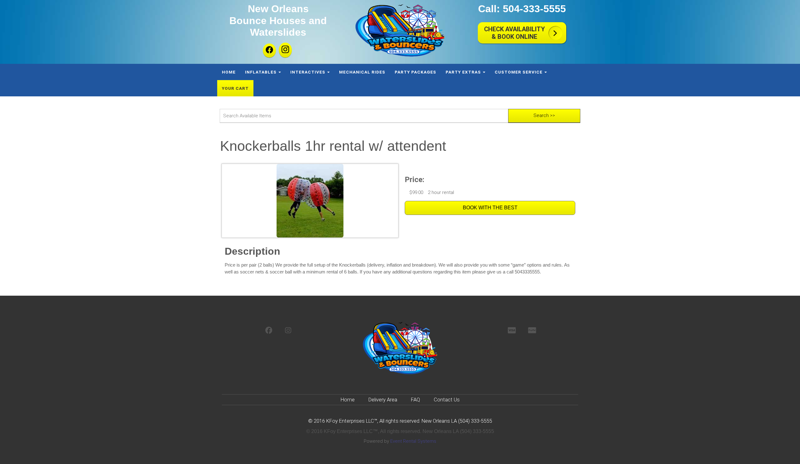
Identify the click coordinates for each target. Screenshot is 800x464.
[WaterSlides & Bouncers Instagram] (288, 331)
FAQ (415, 400)
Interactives (308, 71)
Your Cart (235, 88)
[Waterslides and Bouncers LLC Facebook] (269, 50)
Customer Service (519, 71)
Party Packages (415, 71)
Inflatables (261, 71)
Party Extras (464, 71)
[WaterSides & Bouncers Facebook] (269, 331)
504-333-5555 (534, 8)
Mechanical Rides (362, 71)
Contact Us (447, 400)
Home (229, 71)
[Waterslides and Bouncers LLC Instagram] (285, 50)
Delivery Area (382, 400)
